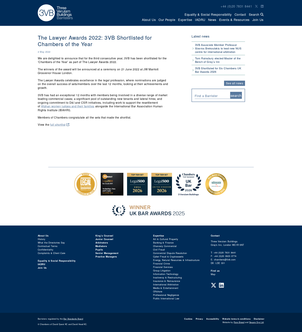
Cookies (188, 318)
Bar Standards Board (73, 318)
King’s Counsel (104, 235)
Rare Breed (239, 322)
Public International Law (166, 298)
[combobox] (212, 95)
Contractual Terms (47, 246)
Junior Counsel (104, 239)
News (212, 19)
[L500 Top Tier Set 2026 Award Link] (161, 194)
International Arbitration (166, 284)
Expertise (185, 19)
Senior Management (106, 253)
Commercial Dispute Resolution (170, 253)
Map (213, 274)
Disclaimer (259, 318)
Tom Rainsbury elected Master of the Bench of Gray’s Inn (217, 60)
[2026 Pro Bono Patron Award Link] (216, 194)
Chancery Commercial (165, 246)
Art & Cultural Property (165, 239)
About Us (149, 19)
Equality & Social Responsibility (208, 14)
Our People (167, 19)
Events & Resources (234, 19)
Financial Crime (161, 263)
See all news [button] (234, 83)
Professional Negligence (166, 295)
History (41, 239)
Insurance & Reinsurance (166, 281)
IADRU (200, 19)
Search (254, 14)
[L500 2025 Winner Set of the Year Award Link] (112, 194)
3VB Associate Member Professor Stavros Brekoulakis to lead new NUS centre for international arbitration (218, 48)
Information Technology (165, 274)
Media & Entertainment (165, 288)
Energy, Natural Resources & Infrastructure (176, 260)
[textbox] (211, 95)
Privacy (199, 318)
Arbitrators (101, 242)
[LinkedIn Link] (262, 6)
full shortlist (57, 125)
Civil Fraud (159, 249)
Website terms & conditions (236, 318)
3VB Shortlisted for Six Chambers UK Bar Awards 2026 (218, 69)
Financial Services (163, 267)
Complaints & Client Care (51, 253)
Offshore (157, 291)
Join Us (258, 19)
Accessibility (212, 318)
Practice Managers (106, 256)
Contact (240, 14)
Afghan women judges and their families (67, 106)
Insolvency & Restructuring (167, 277)
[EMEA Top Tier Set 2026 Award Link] (137, 194)
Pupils (99, 249)
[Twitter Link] (256, 6)
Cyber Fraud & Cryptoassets (168, 256)
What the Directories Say (51, 242)
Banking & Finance (163, 242)
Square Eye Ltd (256, 322)
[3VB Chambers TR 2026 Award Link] (188, 194)
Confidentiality (45, 249)
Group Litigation (161, 270)
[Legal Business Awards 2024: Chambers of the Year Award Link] (85, 194)
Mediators (101, 246)
